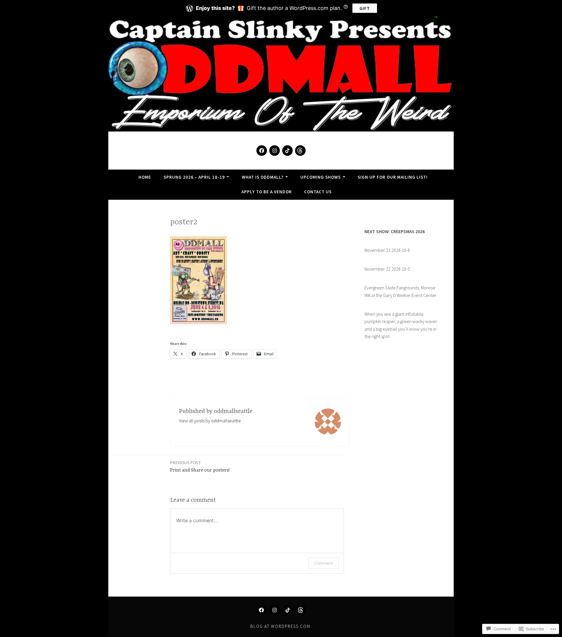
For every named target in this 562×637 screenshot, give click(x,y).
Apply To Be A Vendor (266, 191)
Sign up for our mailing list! (393, 177)
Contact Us (318, 191)
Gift (364, 8)
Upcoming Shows (320, 177)
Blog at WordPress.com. (281, 626)
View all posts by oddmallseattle (210, 420)
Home (144, 177)
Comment (323, 563)
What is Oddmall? (263, 177)
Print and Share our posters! (199, 466)
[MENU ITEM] (261, 610)
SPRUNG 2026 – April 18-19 (194, 177)
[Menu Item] (262, 150)
